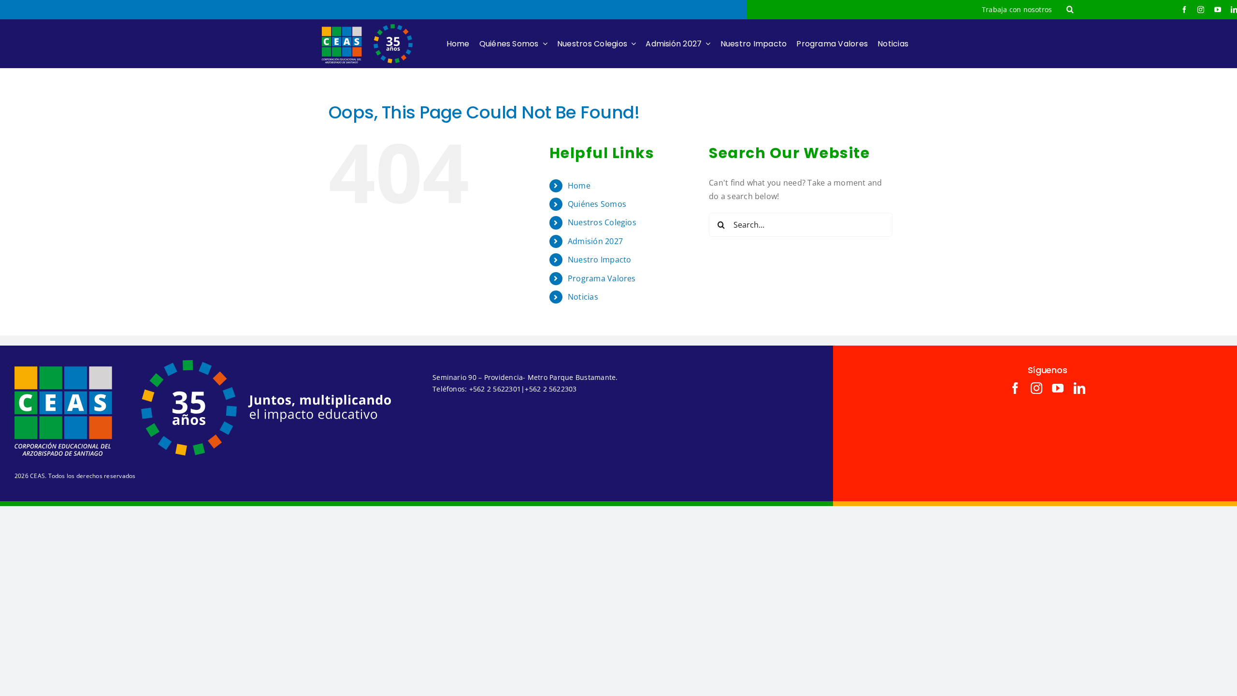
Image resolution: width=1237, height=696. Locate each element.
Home (579, 185)
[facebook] (1184, 9)
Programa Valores (602, 278)
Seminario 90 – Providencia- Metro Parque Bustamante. (525, 377)
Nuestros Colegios (602, 222)
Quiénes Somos (597, 204)
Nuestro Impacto (600, 259)
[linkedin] (1079, 388)
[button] (1070, 9)
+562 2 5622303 (550, 388)
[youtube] (1217, 9)
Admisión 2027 (595, 241)
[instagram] (1200, 9)
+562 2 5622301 (495, 388)
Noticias (583, 296)
